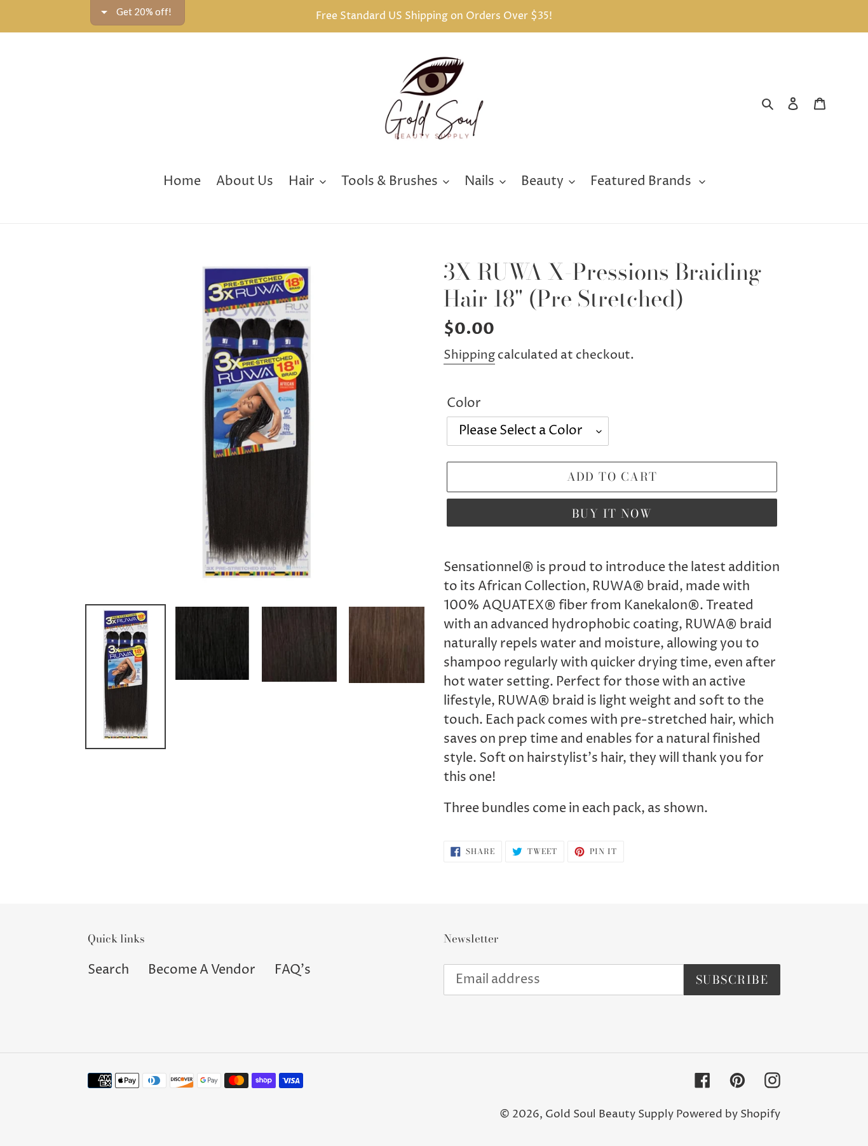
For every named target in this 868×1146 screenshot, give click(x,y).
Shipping (469, 355)
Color (464, 403)
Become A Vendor (201, 970)
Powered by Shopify (728, 1114)
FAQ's (293, 970)
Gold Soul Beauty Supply (609, 1114)
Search (108, 970)
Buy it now (612, 513)
